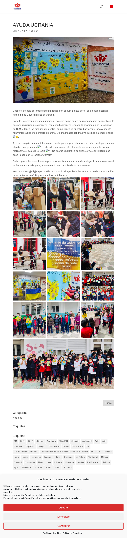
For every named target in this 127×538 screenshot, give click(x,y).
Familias (108, 452)
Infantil (58, 457)
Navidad (18, 462)
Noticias (33, 31)
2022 (30, 441)
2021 (22, 441)
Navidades (30, 462)
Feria (16, 457)
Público (106, 462)
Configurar (63, 525)
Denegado (63, 516)
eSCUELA (95, 452)
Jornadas (68, 457)
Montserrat (93, 457)
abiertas (39, 441)
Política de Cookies (52, 533)
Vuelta (48, 467)
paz (49, 462)
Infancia (47, 457)
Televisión (26, 467)
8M (15, 441)
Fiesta (25, 457)
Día (87, 446)
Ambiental (87, 441)
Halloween (36, 457)
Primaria (58, 462)
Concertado (54, 446)
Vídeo (57, 467)
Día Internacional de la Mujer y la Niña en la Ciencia (64, 452)
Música (104, 457)
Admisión (51, 441)
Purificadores (93, 462)
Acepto (63, 507)
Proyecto (69, 462)
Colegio (41, 446)
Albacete (75, 441)
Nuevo (41, 462)
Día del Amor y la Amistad (26, 452)
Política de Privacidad (72, 533)
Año (104, 441)
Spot (16, 467)
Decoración (77, 446)
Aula (97, 441)
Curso (66, 446)
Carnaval (18, 446)
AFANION (63, 441)
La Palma (80, 457)
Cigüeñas (30, 446)
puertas (80, 462)
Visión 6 (38, 467)
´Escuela (68, 467)
